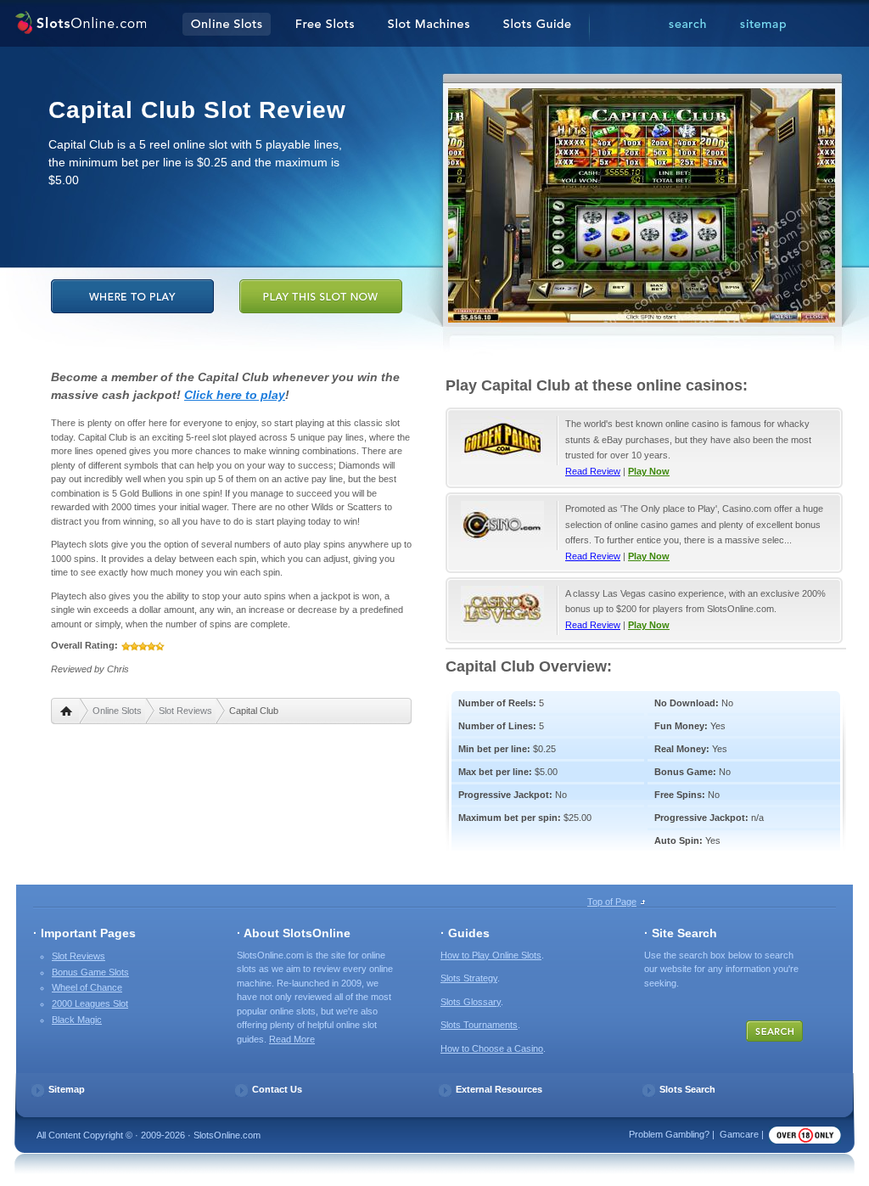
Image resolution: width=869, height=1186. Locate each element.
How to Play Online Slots (490, 955)
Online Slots (117, 710)
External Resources (499, 1089)
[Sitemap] (763, 25)
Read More (292, 1039)
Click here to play (234, 395)
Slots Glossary (470, 1002)
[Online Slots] (80, 25)
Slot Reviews (185, 710)
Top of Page (611, 902)
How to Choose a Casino (491, 1048)
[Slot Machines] (428, 25)
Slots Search (687, 1089)
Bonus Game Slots (90, 972)
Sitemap (66, 1089)
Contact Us (277, 1089)
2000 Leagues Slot (90, 1003)
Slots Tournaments (479, 1025)
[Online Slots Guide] (537, 25)
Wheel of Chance (87, 987)
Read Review (592, 471)
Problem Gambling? (669, 1134)
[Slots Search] (687, 25)
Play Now (649, 471)
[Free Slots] (325, 25)
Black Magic (77, 1020)
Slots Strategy (468, 978)
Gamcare (739, 1134)
